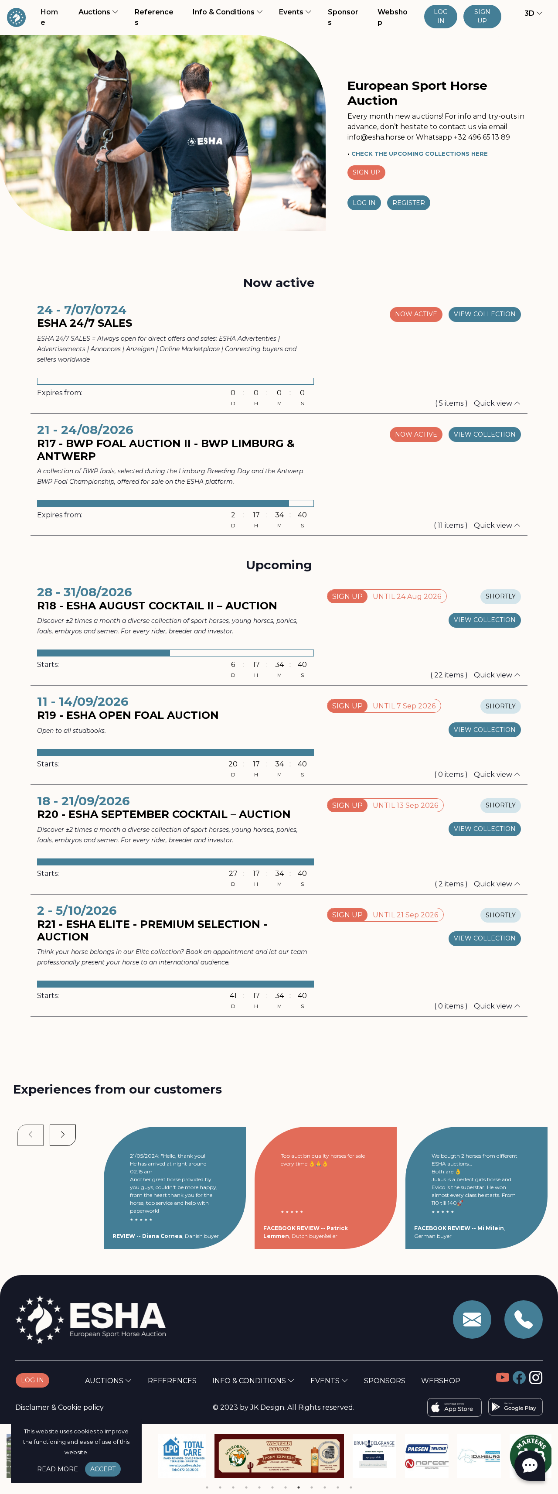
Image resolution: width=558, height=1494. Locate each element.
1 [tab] (207, 1487)
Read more (57, 1469)
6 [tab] (272, 1487)
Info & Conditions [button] (224, 12)
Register (408, 203)
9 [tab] (311, 1487)
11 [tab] (337, 1487)
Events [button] (292, 12)
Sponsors (343, 17)
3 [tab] (233, 1487)
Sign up (482, 16)
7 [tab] (285, 1487)
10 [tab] (324, 1487)
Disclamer (32, 1407)
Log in (441, 16)
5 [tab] (259, 1487)
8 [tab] (298, 1487)
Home (53, 17)
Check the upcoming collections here (419, 153)
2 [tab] (220, 1487)
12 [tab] (351, 1487)
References (154, 17)
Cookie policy (81, 1407)
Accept (103, 1469)
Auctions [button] (95, 12)
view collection (485, 314)
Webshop (393, 17)
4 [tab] (246, 1487)
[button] (528, 13)
